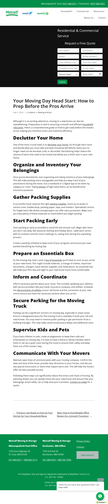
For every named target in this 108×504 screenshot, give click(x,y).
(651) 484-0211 (70, 3)
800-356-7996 (64, 459)
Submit (62, 82)
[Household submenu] (72, 11)
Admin (32, 112)
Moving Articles (45, 112)
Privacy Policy (83, 441)
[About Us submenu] (94, 18)
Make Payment (87, 455)
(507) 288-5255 (97, 3)
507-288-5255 (49, 459)
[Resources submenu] (105, 11)
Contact (80, 447)
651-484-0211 (15, 459)
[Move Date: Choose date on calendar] (100, 74)
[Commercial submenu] (89, 11)
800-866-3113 (30, 459)
